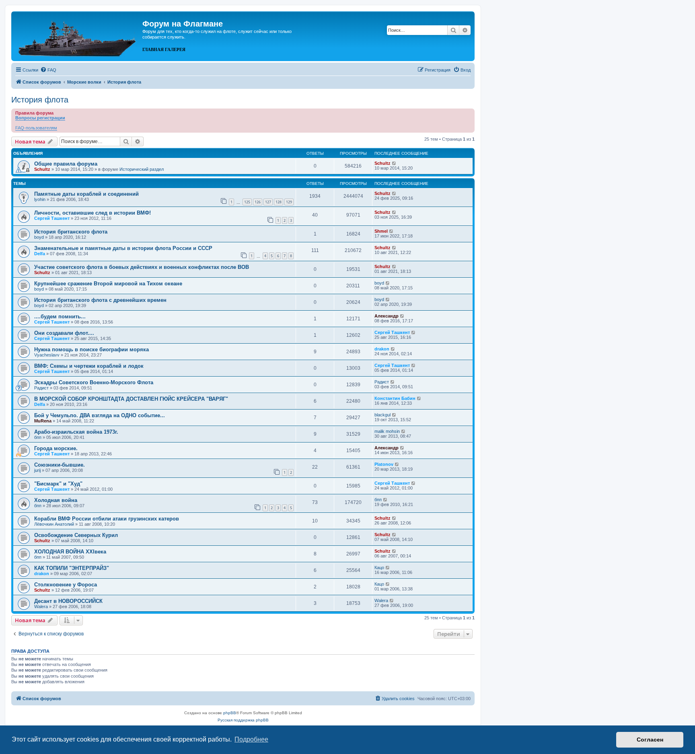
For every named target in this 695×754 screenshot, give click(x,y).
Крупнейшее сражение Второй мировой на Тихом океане (108, 284)
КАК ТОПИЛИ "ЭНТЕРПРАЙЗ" (71, 568)
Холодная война (55, 500)
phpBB (229, 713)
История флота (39, 99)
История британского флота (70, 232)
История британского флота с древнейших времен (100, 300)
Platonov (383, 464)
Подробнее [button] (251, 739)
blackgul (382, 414)
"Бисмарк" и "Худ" (58, 484)
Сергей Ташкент (52, 218)
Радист (41, 387)
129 (289, 202)
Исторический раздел (141, 169)
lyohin (39, 199)
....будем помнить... (60, 316)
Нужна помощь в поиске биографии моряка (91, 349)
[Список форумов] (77, 35)
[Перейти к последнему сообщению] (394, 163)
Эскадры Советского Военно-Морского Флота (93, 382)
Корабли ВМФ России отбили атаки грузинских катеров (106, 519)
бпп (37, 437)
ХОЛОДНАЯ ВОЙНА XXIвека (70, 552)
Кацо (379, 567)
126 (258, 202)
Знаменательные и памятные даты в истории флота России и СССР (123, 248)
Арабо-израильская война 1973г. (76, 432)
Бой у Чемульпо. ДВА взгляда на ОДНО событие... (99, 415)
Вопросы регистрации (40, 117)
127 (268, 202)
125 (247, 202)
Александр (386, 315)
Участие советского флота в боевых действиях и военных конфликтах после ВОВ (141, 267)
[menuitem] (48, 70)
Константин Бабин (394, 398)
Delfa (39, 253)
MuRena (42, 420)
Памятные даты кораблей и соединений (86, 194)
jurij (37, 470)
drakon (381, 348)
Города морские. (56, 448)
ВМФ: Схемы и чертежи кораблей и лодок (89, 366)
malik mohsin (387, 431)
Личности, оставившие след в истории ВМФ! (92, 213)
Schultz (42, 169)
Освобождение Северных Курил (76, 535)
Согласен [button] (650, 739)
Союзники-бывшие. (59, 465)
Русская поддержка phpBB (243, 720)
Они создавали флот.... (64, 333)
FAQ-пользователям (36, 127)
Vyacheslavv (47, 354)
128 (279, 202)
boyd (39, 237)
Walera (41, 606)
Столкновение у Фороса (65, 585)
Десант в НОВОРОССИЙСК (68, 601)
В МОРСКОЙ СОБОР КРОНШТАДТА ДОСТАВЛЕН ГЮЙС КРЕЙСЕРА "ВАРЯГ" (131, 399)
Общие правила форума (65, 164)
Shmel (381, 231)
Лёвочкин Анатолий (54, 524)
